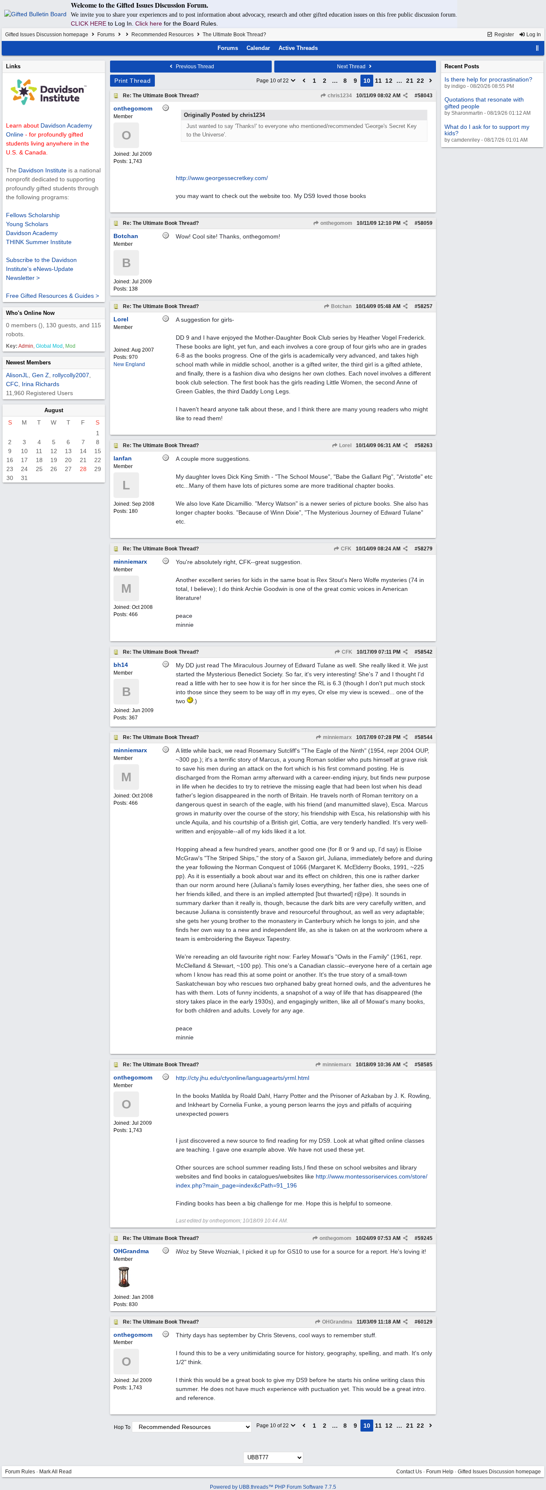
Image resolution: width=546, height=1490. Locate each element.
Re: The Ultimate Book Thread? (161, 96)
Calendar (258, 48)
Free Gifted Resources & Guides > (52, 295)
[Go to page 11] (431, 81)
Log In (533, 35)
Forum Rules (20, 1472)
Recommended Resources (162, 35)
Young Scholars (27, 224)
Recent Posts (461, 66)
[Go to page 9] (304, 81)
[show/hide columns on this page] (537, 48)
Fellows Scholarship (33, 215)
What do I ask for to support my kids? (486, 130)
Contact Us (409, 1472)
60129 (425, 1322)
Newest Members (28, 362)
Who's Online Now (30, 313)
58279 (425, 549)
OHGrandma (336, 1322)
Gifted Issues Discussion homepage (46, 35)
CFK (345, 549)
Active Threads (298, 48)
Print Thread (132, 80)
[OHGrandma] (123, 1286)
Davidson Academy (32, 233)
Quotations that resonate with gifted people (484, 102)
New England (129, 364)
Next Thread (352, 67)
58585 (425, 1065)
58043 (425, 96)
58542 (425, 652)
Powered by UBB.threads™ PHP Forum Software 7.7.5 (273, 1487)
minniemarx (337, 737)
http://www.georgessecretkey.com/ (222, 178)
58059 (425, 223)
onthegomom (335, 223)
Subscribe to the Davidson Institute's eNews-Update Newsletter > (41, 268)
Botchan (340, 306)
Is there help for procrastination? (488, 79)
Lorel (344, 445)
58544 (425, 737)
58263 (425, 445)
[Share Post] (405, 95)
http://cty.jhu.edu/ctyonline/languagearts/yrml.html (242, 1077)
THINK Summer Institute (39, 242)
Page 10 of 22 (273, 81)
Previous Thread (194, 67)
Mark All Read (55, 1472)
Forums (106, 35)
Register (503, 35)
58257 (425, 306)
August (53, 410)
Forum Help (439, 1472)
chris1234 (339, 96)
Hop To (122, 1427)
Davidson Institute (42, 170)
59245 (425, 1238)
